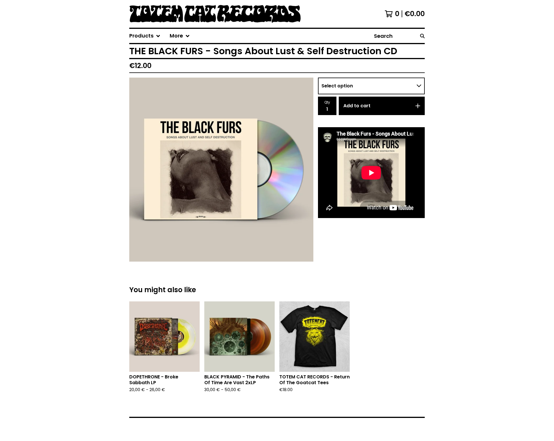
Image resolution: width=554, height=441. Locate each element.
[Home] (224, 14)
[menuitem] (144, 36)
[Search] (422, 36)
